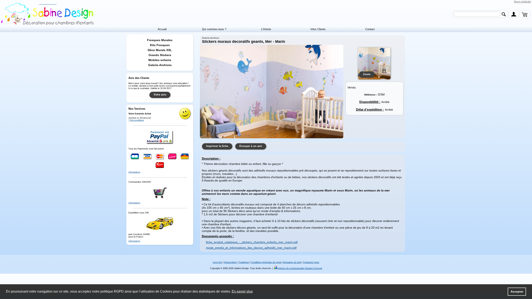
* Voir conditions (136, 120)
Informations (134, 172)
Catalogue (244, 262)
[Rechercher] (504, 14)
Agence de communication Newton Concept (297, 268)
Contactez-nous (311, 262)
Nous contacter (522, 1)
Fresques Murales (159, 40)
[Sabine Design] (48, 14)
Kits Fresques (160, 45)
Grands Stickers (160, 55)
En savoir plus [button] (242, 291)
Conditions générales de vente (266, 262)
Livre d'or (217, 262)
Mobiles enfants (159, 60)
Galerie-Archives (160, 65)
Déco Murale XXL (160, 50)
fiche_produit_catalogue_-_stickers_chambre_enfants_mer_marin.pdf (252, 242)
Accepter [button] (517, 291)
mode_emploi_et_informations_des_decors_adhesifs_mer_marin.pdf (251, 247)
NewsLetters (230, 262)
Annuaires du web (292, 262)
